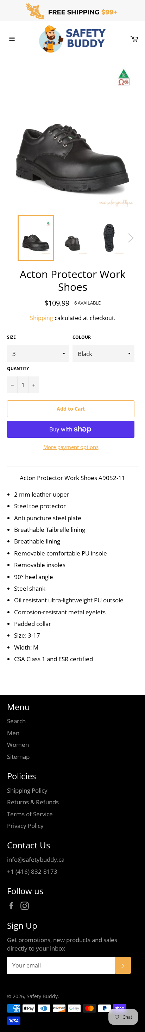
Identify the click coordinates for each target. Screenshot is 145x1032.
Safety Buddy (42, 996)
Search (16, 721)
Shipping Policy (27, 790)
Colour (81, 337)
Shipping (41, 318)
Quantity (18, 368)
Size (11, 337)
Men (13, 733)
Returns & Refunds (33, 802)
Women (18, 745)
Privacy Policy (25, 826)
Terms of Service (30, 814)
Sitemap (18, 756)
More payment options (71, 446)
